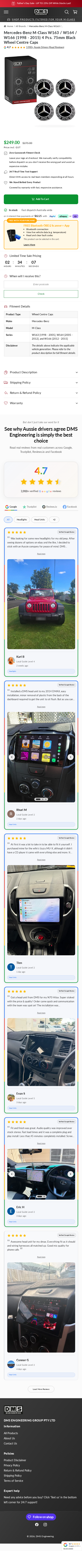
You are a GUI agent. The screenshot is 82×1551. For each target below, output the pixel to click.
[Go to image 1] (38, 799)
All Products (11, 1433)
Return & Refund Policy (17, 1470)
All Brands (21, 26)
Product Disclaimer (15, 1460)
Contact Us (10, 1443)
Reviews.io (51, 507)
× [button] (62, 1542)
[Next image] (71, 757)
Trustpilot (31, 507)
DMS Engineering (44, 1536)
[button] (6, 12)
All (8, 519)
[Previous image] (12, 757)
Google (13, 507)
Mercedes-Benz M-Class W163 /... (46, 26)
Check (41, 294)
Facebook (72, 507)
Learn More (29, 244)
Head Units (39, 519)
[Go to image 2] (42, 799)
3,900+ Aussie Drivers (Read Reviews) (45, 47)
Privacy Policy (12, 1465)
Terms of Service (13, 1480)
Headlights (22, 519)
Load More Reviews (41, 1389)
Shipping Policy (13, 1475)
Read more (41, 554)
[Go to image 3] (46, 799)
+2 (54, 519)
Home (10, 26)
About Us (9, 1438)
